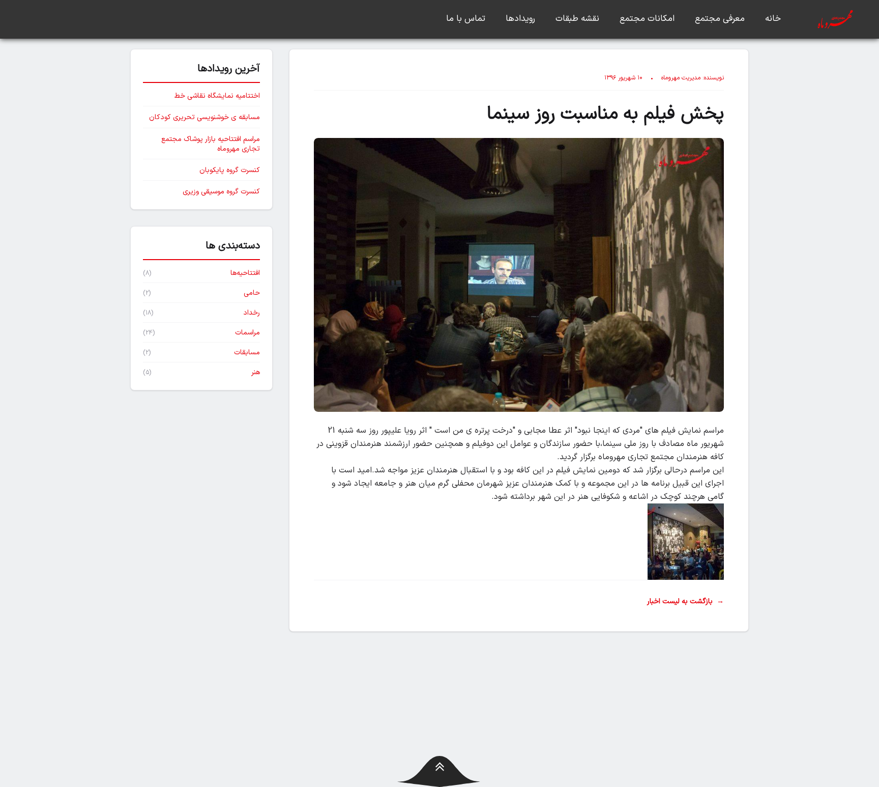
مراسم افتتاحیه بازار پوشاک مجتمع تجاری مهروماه (210, 144)
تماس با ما (465, 18)
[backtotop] (439, 771)
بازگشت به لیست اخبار (685, 602)
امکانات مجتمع (647, 18)
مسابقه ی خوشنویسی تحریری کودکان (204, 117)
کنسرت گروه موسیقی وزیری (221, 191)
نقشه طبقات (577, 18)
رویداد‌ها (520, 18)
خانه (773, 18)
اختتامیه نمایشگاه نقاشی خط (217, 96)
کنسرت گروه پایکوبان (229, 170)
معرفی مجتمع (720, 18)
